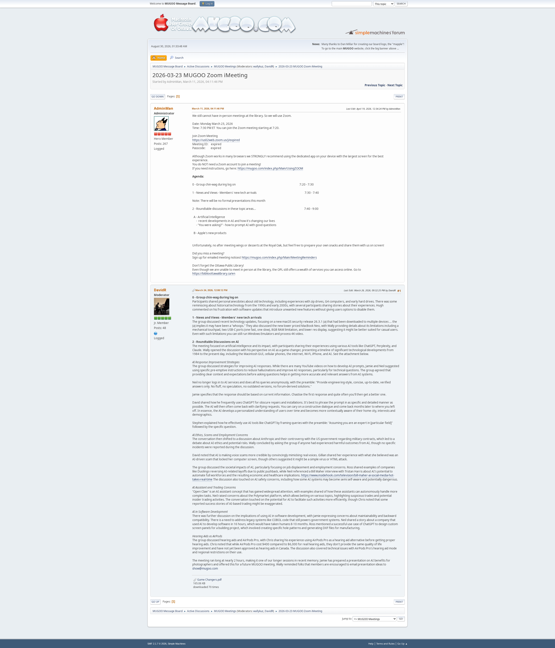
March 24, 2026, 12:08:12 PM (211, 290)
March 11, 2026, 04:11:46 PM (208, 108)
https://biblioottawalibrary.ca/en (213, 273)
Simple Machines (177, 643)
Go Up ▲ (402, 643)
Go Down (158, 96)
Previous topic (375, 85)
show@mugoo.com (205, 568)
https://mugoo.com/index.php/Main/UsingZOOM (270, 168)
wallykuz (258, 66)
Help (371, 643)
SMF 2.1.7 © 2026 (156, 643)
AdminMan (163, 108)
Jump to (346, 618)
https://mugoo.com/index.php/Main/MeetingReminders (279, 257)
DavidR (269, 66)
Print (399, 96)
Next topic (395, 85)
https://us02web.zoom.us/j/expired (216, 140)
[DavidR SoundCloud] (155, 333)
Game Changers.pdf (209, 579)
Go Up (155, 601)
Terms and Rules (385, 643)
